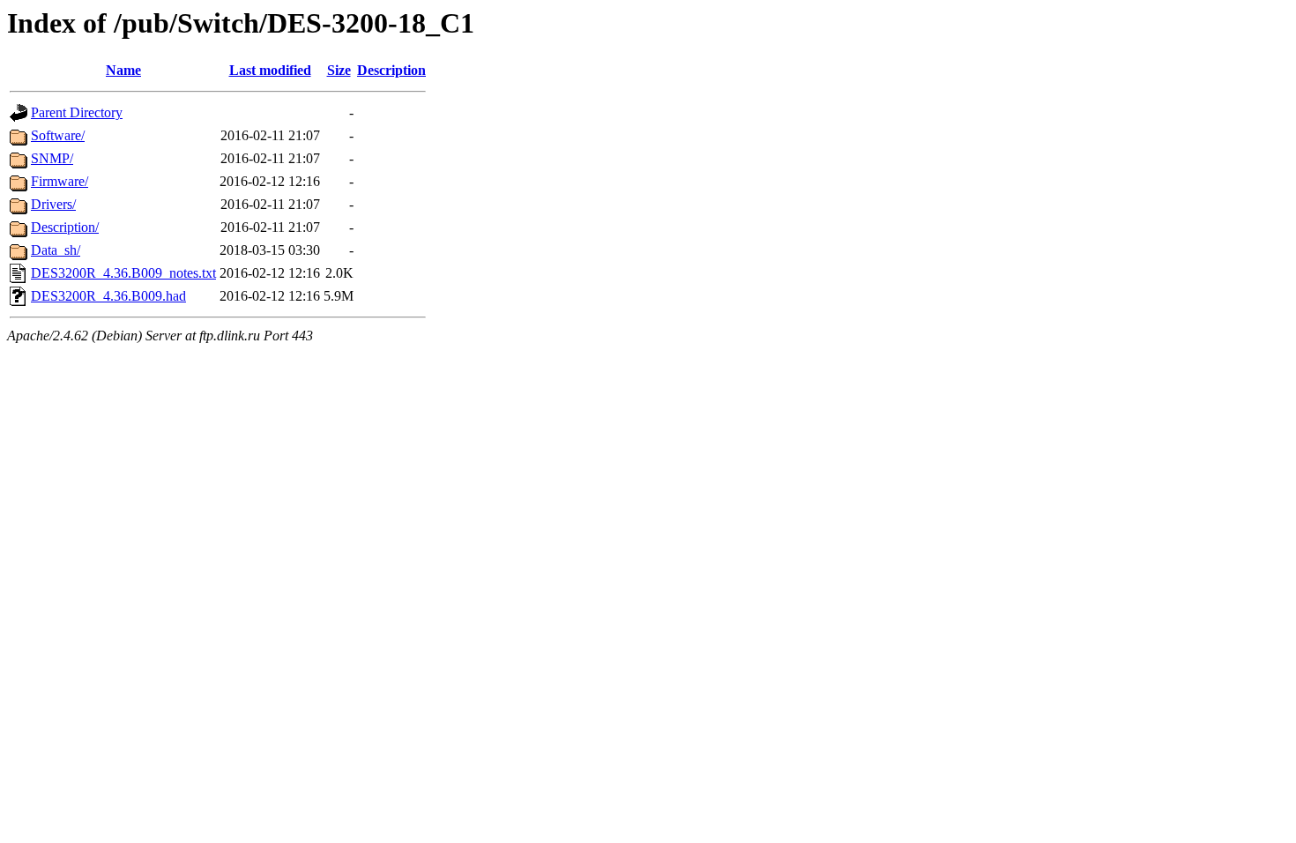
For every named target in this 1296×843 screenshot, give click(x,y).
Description (391, 70)
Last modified (270, 70)
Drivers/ (53, 204)
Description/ (65, 227)
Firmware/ (59, 181)
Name (123, 70)
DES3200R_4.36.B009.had (108, 295)
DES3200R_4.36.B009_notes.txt (123, 272)
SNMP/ (52, 158)
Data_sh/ (55, 249)
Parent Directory (77, 112)
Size (339, 70)
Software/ (58, 135)
